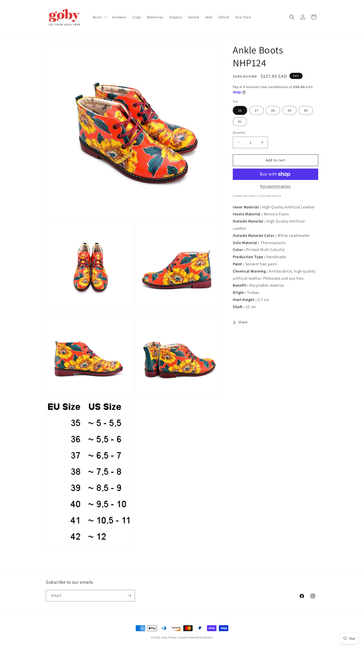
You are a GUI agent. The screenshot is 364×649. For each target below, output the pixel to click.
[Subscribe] (129, 595)
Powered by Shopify (200, 637)
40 (306, 110)
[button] (99, 17)
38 (273, 110)
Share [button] (243, 322)
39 (289, 110)
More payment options (275, 186)
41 (240, 121)
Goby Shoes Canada (174, 637)
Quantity (239, 132)
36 (240, 110)
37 (257, 110)
